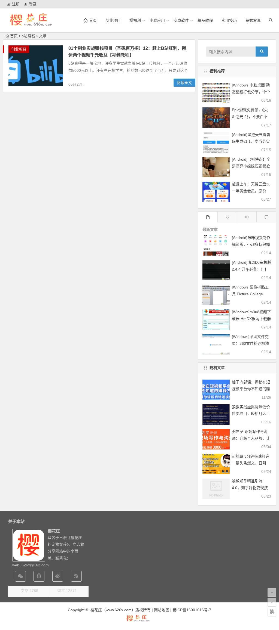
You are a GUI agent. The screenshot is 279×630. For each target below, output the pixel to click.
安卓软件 (181, 20)
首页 (14, 36)
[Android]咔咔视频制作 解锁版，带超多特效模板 (251, 244)
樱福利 (135, 20)
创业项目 (113, 20)
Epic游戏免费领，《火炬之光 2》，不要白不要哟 (250, 117)
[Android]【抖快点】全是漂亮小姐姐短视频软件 (251, 166)
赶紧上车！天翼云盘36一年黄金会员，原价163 (251, 191)
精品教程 (205, 20)
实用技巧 (229, 20)
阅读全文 (184, 82)
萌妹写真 (253, 20)
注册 (16, 4)
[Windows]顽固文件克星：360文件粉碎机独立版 (250, 343)
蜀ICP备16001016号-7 (191, 610)
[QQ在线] (39, 576)
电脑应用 (157, 20)
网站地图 (161, 610)
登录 (33, 4)
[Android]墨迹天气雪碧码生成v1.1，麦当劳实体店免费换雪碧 (251, 141)
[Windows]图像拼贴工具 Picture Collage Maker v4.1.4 (250, 294)
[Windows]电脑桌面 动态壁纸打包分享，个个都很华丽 (251, 92)
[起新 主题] (139, 621)
